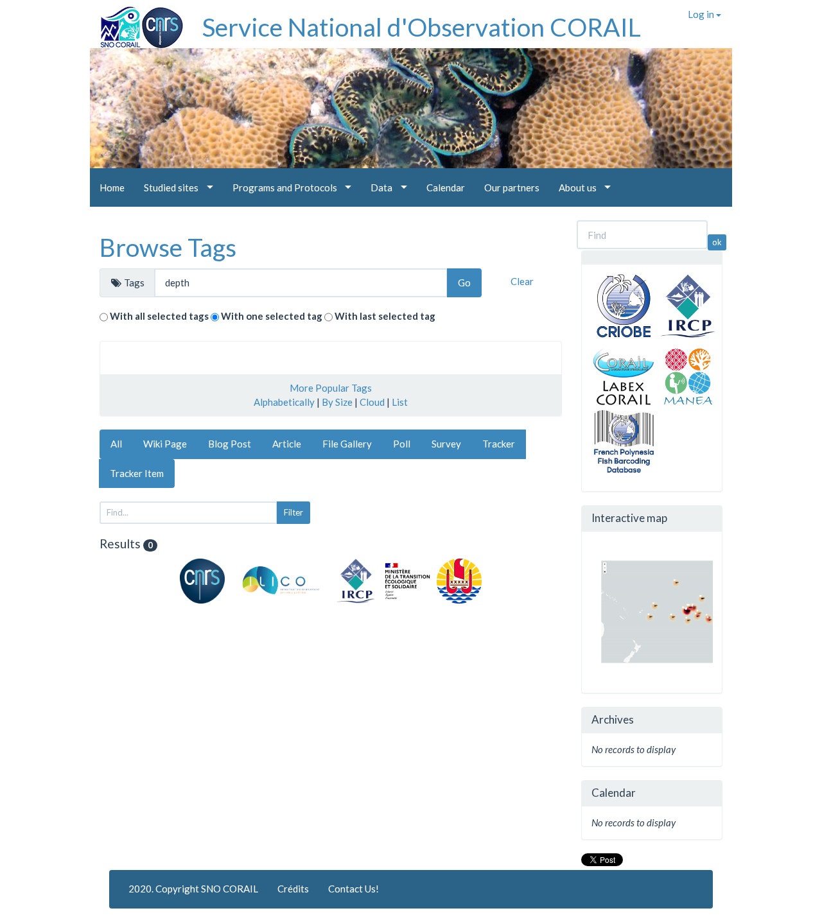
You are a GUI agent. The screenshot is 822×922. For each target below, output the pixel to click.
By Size (337, 402)
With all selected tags (159, 316)
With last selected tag (385, 316)
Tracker (498, 443)
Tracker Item (137, 473)
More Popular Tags (331, 388)
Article (286, 443)
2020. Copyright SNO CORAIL (193, 888)
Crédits (293, 888)
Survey (446, 443)
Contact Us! (353, 888)
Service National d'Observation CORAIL (421, 27)
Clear (522, 281)
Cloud (372, 402)
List (400, 402)
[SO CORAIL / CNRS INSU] (136, 22)
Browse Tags (168, 247)
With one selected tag (271, 316)
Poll (401, 443)
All (116, 443)
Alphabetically (284, 402)
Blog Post (229, 443)
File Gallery (347, 443)
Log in (702, 14)
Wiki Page (165, 443)
